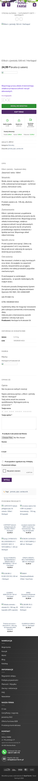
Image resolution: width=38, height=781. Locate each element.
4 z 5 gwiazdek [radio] (18, 411)
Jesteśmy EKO (7, 717)
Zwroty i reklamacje (9, 688)
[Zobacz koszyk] (34, 5)
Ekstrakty (19, 15)
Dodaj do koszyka (19, 106)
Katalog (5, 663)
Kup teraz (19, 112)
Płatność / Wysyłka (9, 684)
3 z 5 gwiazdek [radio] (11, 411)
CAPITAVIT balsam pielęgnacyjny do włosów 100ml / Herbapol (10, 528)
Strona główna (9, 13)
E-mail (4, 452)
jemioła (10, 149)
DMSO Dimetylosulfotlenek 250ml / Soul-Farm (28, 594)
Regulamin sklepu (9, 676)
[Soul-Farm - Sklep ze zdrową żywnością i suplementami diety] (21, 5)
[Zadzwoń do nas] (4, 751)
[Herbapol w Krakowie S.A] (9, 76)
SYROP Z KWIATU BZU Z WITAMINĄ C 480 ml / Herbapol (28, 559)
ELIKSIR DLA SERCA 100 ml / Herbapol (28, 624)
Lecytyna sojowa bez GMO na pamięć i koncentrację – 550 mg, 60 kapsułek (28, 528)
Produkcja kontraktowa (11, 725)
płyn (14, 149)
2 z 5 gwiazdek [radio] (6, 411)
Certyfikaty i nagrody (10, 713)
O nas (4, 709)
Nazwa (4, 442)
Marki (4, 655)
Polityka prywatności (10, 680)
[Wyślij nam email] (4, 758)
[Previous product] (21, 19)
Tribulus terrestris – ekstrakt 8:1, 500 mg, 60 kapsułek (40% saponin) (10, 626)
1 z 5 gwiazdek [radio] (2, 411)
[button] (3, 5)
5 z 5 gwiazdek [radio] (27, 411)
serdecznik (20, 149)
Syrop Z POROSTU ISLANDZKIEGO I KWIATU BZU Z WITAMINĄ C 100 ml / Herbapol (10, 561)
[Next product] (17, 19)
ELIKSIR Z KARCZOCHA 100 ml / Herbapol (10, 594)
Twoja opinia (7, 415)
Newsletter (6, 696)
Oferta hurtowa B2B (10, 721)
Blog (3, 659)
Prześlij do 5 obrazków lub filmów (14, 434)
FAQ (3, 692)
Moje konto (6, 647)
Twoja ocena (6, 408)
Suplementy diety (26, 13)
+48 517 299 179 (13, 753)
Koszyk (4, 651)
